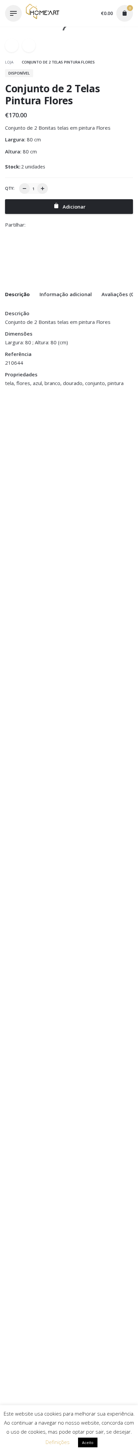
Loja (9, 62)
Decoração (17, 436)
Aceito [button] (87, 1442)
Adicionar (16, 465)
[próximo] (29, 45)
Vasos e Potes (21, 444)
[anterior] (11, 45)
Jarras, (39, 436)
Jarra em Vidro (22, 451)
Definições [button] (58, 1442)
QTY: (9, 188)
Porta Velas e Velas (93, 444)
